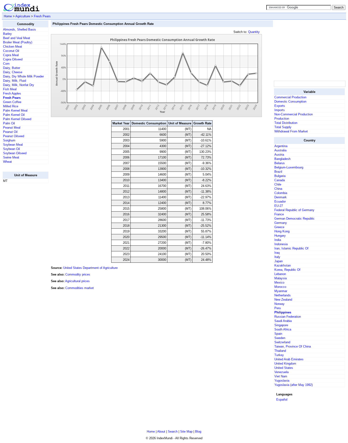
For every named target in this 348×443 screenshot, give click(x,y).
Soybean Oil (11, 149)
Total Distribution (285, 123)
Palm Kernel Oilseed (17, 119)
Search (173, 431)
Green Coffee (12, 102)
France (279, 214)
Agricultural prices (77, 281)
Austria (279, 154)
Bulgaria (280, 176)
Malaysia (280, 278)
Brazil (278, 171)
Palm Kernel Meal (15, 110)
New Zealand (283, 299)
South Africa (282, 329)
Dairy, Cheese (12, 72)
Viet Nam (280, 376)
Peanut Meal (11, 127)
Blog (198, 431)
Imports (279, 110)
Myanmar (280, 291)
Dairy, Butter (11, 68)
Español (281, 399)
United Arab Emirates (288, 359)
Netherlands (282, 295)
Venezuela (281, 372)
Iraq (277, 252)
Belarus (279, 163)
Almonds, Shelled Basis (19, 29)
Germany (280, 223)
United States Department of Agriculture (90, 268)
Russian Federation (287, 316)
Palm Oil (9, 123)
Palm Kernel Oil (14, 115)
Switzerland (282, 342)
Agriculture (22, 16)
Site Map (186, 431)
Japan (278, 261)
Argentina (280, 146)
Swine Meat (11, 157)
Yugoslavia (281, 380)
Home (8, 16)
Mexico (279, 282)
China (278, 188)
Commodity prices (77, 274)
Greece (279, 227)
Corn (6, 63)
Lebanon (280, 274)
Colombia (280, 193)
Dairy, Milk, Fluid (14, 80)
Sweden (279, 338)
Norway (279, 304)
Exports (279, 106)
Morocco (280, 287)
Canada (279, 180)
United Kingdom (285, 363)
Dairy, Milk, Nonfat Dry (18, 85)
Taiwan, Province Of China (292, 346)
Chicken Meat (12, 46)
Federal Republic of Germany (294, 210)
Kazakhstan (282, 265)
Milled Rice (10, 106)
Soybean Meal (13, 144)
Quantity (254, 32)
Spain (278, 333)
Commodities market (79, 288)
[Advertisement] (21, 258)
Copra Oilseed (12, 59)
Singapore (281, 325)
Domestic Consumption (290, 101)
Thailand (280, 351)
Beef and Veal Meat (16, 38)
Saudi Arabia (283, 321)
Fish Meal (10, 89)
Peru (277, 308)
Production (281, 118)
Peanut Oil (10, 132)
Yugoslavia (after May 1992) (293, 385)
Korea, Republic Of (287, 269)
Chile (277, 184)
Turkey (279, 355)
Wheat (7, 161)
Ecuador (280, 201)
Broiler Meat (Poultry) (17, 42)
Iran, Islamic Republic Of (291, 248)
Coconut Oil (11, 51)
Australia (280, 150)
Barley (7, 34)
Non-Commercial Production (293, 114)
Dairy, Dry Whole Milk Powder (23, 76)
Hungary (280, 235)
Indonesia (281, 244)
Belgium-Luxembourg (288, 167)
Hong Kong (282, 231)
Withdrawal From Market (291, 131)
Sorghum (9, 140)
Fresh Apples (12, 93)
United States (283, 368)
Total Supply (282, 127)
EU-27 (278, 206)
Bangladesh (282, 159)
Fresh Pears (42, 16)
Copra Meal (11, 55)
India (277, 240)
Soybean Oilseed (15, 153)
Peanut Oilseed (13, 136)
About (161, 431)
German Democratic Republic (294, 218)
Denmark (280, 197)
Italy (277, 257)
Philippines (282, 312)
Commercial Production (290, 97)
